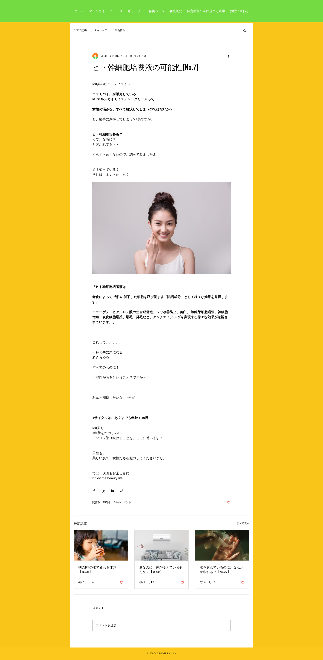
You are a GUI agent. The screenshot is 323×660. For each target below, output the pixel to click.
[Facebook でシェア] (94, 491)
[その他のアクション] (228, 56)
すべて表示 (242, 523)
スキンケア (100, 30)
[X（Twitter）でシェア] (103, 491)
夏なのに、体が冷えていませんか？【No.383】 (161, 569)
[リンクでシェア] (121, 491)
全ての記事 (80, 30)
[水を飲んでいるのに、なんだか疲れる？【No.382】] (222, 545)
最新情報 (120, 30)
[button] (244, 30)
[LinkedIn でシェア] (112, 491)
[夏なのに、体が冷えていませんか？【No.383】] (162, 545)
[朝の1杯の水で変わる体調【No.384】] (101, 545)
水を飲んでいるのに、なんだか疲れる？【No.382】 (221, 569)
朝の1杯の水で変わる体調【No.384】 (97, 569)
